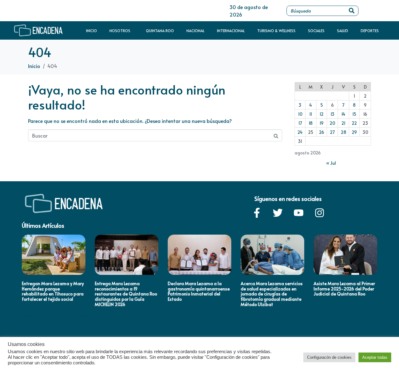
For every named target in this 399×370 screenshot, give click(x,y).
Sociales (316, 30)
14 (343, 114)
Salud (342, 30)
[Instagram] (319, 213)
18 (311, 123)
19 (322, 123)
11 (310, 114)
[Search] (351, 11)
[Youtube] (299, 213)
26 (321, 132)
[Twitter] (278, 213)
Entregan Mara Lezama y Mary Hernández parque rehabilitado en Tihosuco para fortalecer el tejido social (53, 291)
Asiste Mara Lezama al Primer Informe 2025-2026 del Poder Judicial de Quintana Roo (344, 288)
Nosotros (119, 30)
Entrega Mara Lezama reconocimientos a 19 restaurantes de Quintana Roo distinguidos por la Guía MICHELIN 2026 (126, 293)
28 (343, 132)
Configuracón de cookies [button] (329, 357)
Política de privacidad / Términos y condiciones (70, 316)
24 (300, 132)
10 (300, 114)
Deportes (370, 30)
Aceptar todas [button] (374, 357)
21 (343, 123)
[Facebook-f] (257, 213)
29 (354, 132)
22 (354, 123)
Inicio (91, 30)
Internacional (231, 30)
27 (332, 132)
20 (332, 123)
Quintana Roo (160, 30)
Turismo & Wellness (276, 30)
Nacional (195, 30)
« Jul (331, 163)
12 (322, 114)
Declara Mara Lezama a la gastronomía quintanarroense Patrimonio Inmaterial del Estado (199, 291)
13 (332, 114)
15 (354, 114)
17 (300, 123)
